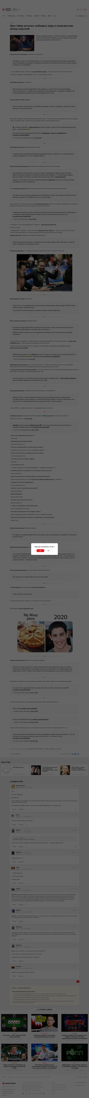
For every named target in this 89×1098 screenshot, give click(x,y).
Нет (49, 550)
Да (40, 550)
